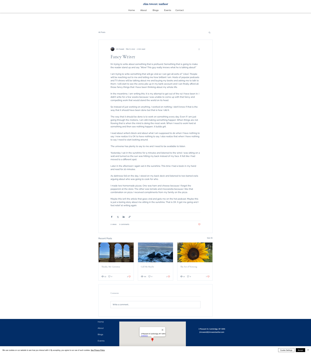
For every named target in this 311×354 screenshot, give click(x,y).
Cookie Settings (286, 350)
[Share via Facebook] (112, 217)
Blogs (100, 334)
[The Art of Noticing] (194, 252)
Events (101, 341)
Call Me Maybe (147, 266)
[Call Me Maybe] (155, 252)
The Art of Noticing (188, 266)
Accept (300, 350)
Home (101, 322)
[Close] (308, 350)
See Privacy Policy (98, 350)
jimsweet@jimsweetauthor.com (211, 332)
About (101, 328)
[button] (209, 32)
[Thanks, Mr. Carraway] (116, 252)
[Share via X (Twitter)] (118, 217)
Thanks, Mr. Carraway (110, 266)
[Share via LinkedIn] (123, 217)
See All (210, 238)
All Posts (101, 32)
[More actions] (199, 49)
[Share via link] (129, 217)
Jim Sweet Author (155, 4)
